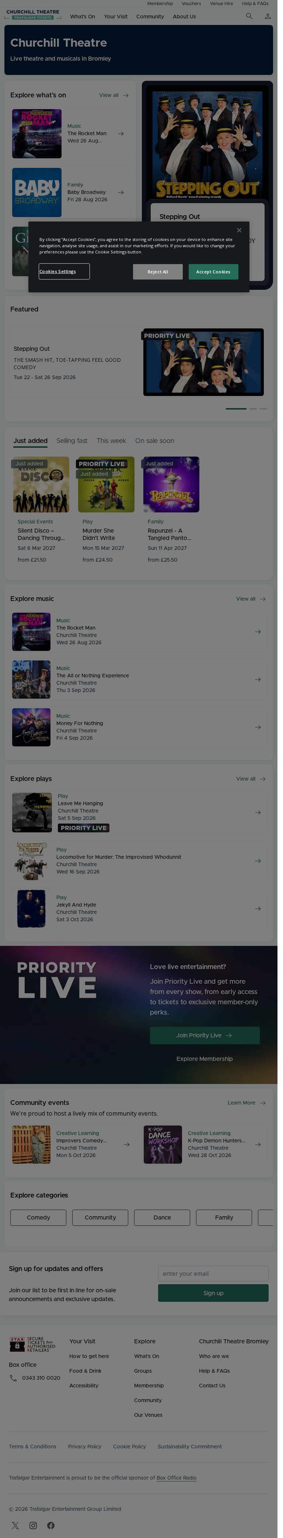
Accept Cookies (213, 271)
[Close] (239, 230)
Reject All (158, 271)
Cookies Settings (57, 271)
